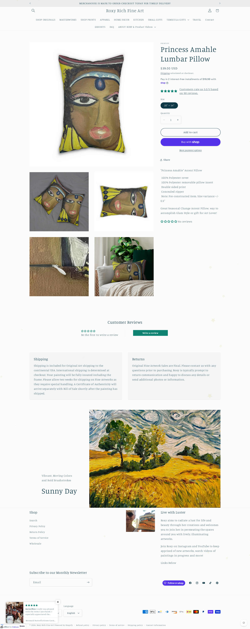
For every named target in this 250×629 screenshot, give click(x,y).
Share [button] (166, 159)
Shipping (165, 73)
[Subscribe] (88, 582)
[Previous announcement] (30, 3)
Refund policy (82, 625)
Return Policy (37, 532)
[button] (33, 10)
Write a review (150, 332)
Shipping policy (135, 625)
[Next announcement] (220, 3)
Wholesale (35, 543)
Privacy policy (99, 625)
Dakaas (21, 626)
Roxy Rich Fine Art (45, 625)
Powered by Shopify (64, 625)
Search (33, 520)
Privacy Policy (37, 526)
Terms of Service (39, 537)
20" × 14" (169, 105)
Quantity (165, 113)
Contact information (156, 625)
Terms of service (116, 625)
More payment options (190, 150)
